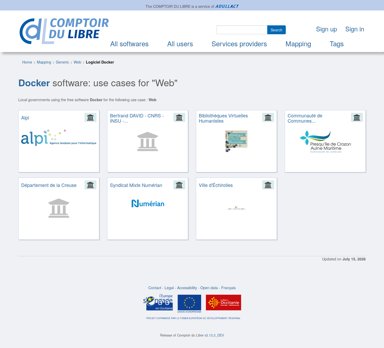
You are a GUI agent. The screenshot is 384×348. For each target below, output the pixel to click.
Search (276, 29)
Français (228, 287)
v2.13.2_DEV (214, 335)
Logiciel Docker (100, 62)
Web (77, 62)
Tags (337, 43)
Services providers (239, 43)
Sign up (326, 28)
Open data (209, 287)
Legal (169, 287)
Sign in (354, 28)
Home (27, 62)
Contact (154, 287)
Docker (34, 82)
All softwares (129, 43)
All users (180, 43)
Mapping (298, 43)
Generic (62, 62)
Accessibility (187, 287)
